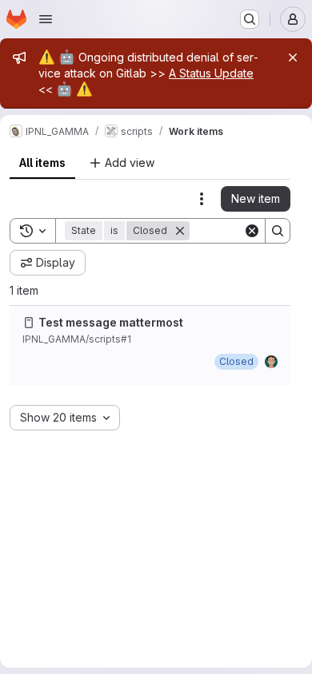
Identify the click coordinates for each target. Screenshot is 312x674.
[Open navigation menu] (45, 19)
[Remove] (180, 230)
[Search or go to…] (249, 19)
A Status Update (211, 73)
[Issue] (28, 322)
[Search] (277, 231)
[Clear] (252, 230)
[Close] (292, 57)
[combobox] (65, 417)
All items (42, 162)
